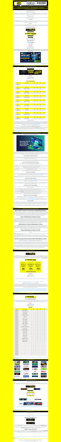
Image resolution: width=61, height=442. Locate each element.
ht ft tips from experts (31, 436)
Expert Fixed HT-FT (40, 281)
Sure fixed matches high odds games (30, 9)
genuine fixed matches (40, 121)
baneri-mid (17, 249)
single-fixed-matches (18, 358)
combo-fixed (17, 207)
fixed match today (39, 288)
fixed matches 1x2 (26, 436)
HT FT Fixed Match (41, 63)
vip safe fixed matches (40, 290)
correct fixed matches (31, 288)
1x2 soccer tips (16, 288)
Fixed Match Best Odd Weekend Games (30, 66)
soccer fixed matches (15, 290)
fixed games (21, 63)
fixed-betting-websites (18, 378)
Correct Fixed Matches (41, 415)
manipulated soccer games (37, 436)
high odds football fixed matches (35, 63)
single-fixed (17, 292)
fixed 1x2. (35, 288)
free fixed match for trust (23, 289)
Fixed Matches (32, 416)
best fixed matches (20, 288)
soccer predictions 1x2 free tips (22, 290)
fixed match (25, 63)
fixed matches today (17, 289)
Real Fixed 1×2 (46, 415)
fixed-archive (17, 131)
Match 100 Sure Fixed (29, 409)
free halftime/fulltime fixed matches (38, 289)
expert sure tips (16, 436)
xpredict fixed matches (17, 291)
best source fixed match (17, 63)
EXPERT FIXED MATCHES (30, 411)
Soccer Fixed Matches (35, 281)
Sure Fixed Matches (20, 415)
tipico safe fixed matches (29, 290)
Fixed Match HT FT (15, 415)
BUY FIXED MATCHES (30, 293)
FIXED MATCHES (29, 63)
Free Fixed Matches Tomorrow (23, 409)
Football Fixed (28, 416)
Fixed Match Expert (24, 281)
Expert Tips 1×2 (20, 281)
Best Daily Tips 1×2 (25, 415)
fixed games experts (20, 436)
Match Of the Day (30, 415)
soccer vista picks (43, 436)
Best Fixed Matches (29, 281)
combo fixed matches (25, 288)
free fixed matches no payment (30, 289)
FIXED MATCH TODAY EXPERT (30, 250)
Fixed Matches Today (35, 415)
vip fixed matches (35, 290)
